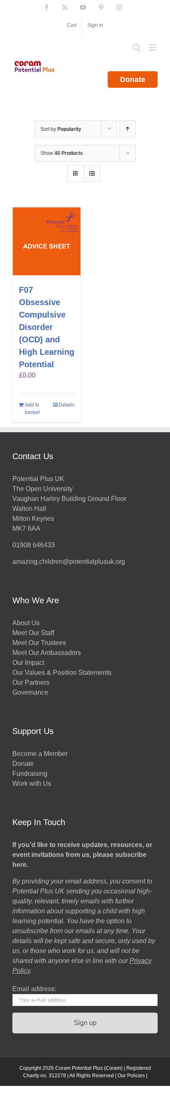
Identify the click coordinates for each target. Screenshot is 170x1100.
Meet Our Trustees (39, 642)
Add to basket (32, 408)
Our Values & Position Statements (61, 672)
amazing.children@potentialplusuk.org (68, 561)
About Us (26, 622)
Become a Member (40, 753)
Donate (132, 79)
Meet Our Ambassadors (46, 652)
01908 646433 (33, 545)
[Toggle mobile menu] (153, 47)
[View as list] (92, 174)
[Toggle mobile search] (136, 47)
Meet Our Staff (33, 632)
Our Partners (31, 682)
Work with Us (31, 783)
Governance (30, 692)
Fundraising (29, 773)
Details (66, 405)
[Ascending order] (128, 128)
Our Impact (29, 662)
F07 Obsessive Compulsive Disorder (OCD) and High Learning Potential (46, 327)
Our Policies (131, 1075)
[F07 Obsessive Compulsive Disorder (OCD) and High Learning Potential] (46, 241)
